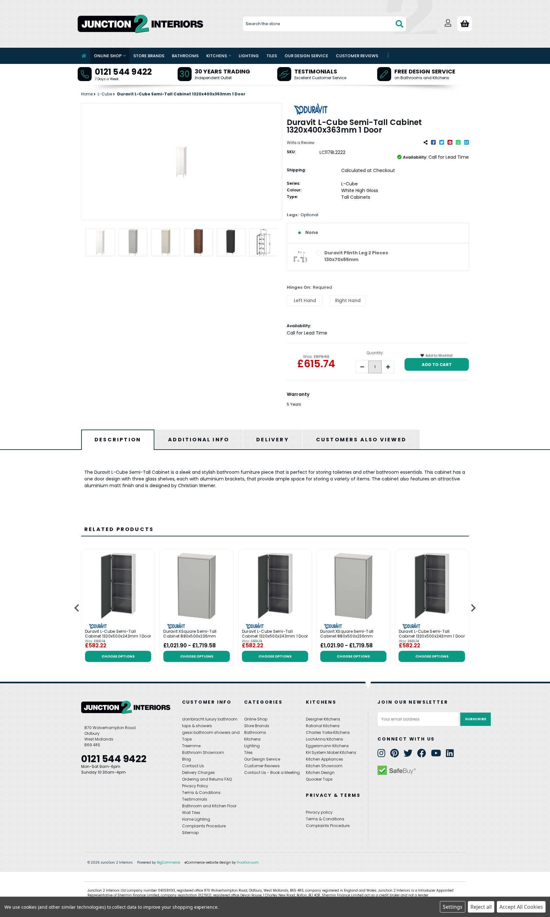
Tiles (271, 56)
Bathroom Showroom (203, 752)
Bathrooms (185, 56)
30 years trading (222, 71)
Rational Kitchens (323, 725)
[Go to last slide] (77, 608)
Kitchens (216, 56)
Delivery (272, 439)
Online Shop (108, 56)
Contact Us (193, 766)
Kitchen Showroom (324, 766)
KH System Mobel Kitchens (331, 752)
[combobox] (324, 24)
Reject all (481, 906)
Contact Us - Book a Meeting (272, 772)
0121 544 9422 (123, 72)
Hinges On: (309, 287)
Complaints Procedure (204, 826)
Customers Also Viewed (361, 439)
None (311, 232)
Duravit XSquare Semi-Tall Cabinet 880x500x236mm (189, 634)
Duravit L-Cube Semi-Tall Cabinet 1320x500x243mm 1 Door (118, 634)
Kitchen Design (320, 772)
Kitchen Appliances (324, 759)
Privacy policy (319, 812)
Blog (186, 759)
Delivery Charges (198, 772)
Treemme (191, 745)
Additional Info (198, 439)
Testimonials (315, 71)
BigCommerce (168, 862)
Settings (452, 906)
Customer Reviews (357, 56)
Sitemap (190, 832)
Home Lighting (196, 819)
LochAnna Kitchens (324, 739)
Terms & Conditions (201, 792)
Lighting (249, 56)
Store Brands (148, 56)
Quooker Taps (319, 779)
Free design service (424, 71)
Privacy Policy (195, 786)
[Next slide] (472, 608)
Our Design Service (306, 56)
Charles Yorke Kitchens (328, 732)
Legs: (302, 215)
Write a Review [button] (300, 142)
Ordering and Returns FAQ (207, 779)
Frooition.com (248, 862)
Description (118, 439)
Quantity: (375, 352)
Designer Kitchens (323, 719)
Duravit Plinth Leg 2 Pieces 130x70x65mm (356, 256)
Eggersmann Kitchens (327, 745)
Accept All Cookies (521, 906)
